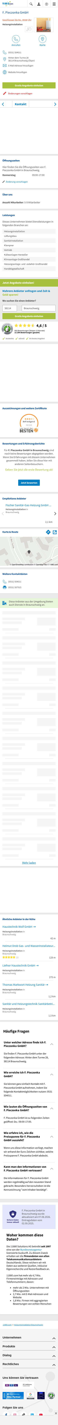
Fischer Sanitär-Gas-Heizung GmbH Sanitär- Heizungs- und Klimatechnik (29, 505)
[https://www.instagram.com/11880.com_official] (14, 1415)
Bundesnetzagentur (31, 1249)
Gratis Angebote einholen (29, 85)
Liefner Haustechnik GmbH (18, 965)
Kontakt (20, 104)
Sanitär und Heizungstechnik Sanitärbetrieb (29, 1004)
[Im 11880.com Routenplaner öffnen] (48, 531)
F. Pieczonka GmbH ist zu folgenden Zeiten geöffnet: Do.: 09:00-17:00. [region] (26, 1119)
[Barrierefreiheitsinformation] (46, 3)
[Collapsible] (51, 1044)
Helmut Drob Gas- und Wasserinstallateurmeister (29, 946)
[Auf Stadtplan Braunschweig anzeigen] (55, 531)
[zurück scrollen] (3, 104)
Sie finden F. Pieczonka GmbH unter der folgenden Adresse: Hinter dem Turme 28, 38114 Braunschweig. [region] (26, 1057)
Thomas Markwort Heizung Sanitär (23, 984)
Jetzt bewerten (29, 482)
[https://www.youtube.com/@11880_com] (40, 1415)
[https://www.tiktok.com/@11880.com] (23, 1415)
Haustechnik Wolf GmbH (17, 926)
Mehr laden (29, 863)
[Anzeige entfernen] (55, 1413)
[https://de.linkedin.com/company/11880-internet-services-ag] (32, 1415)
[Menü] (54, 3)
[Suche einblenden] (31, 3)
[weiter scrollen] (55, 104)
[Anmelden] (38, 3)
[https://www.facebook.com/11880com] (6, 1415)
